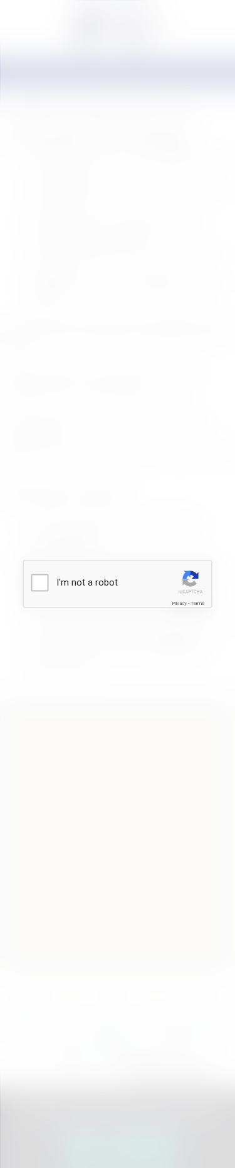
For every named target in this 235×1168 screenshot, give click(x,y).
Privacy (179, 603)
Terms (197, 603)
